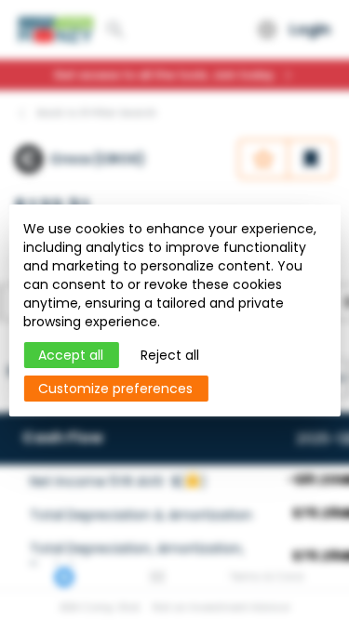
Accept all (70, 355)
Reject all (170, 355)
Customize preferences (115, 388)
